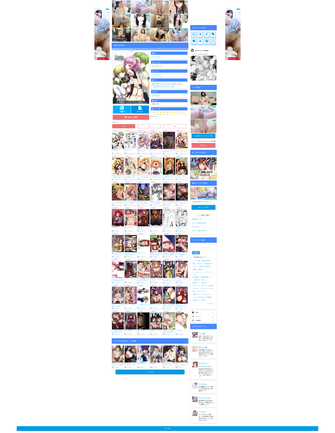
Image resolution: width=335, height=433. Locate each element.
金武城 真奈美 (208, 263)
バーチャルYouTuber (198, 297)
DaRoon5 (204, 283)
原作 (118, 49)
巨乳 (157, 84)
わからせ (211, 288)
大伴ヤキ (199, 291)
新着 (174, 126)
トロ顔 (154, 86)
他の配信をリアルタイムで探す (203, 136)
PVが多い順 (203, 227)
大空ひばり (200, 263)
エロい (167, 86)
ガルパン (195, 266)
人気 (149, 126)
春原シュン (205, 280)
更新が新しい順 (203, 219)
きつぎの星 (202, 300)
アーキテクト (204, 288)
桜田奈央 (200, 269)
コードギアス (124, 49)
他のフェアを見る (203, 207)
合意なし (175, 84)
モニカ (131, 49)
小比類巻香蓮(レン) (205, 277)
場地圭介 (207, 266)
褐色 (194, 263)
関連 (123, 126)
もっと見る (150, 372)
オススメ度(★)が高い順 (203, 223)
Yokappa (195, 300)
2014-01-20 (155, 95)
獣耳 (194, 291)
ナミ (204, 291)
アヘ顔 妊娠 (196, 261)
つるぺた (168, 84)
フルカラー (196, 288)
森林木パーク (196, 283)
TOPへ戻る (167, 428)
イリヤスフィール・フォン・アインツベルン (203, 273)
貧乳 (153, 84)
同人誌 (114, 49)
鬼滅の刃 (211, 285)
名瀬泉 (194, 269)
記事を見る (203, 145)
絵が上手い (160, 86)
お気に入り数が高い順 (203, 230)
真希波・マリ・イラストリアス (201, 294)
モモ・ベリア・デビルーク (200, 285)
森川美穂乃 (209, 297)
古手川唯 (201, 266)
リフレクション (156, 75)
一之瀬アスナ (196, 280)
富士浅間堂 (196, 277)
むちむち (162, 84)
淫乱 (180, 84)
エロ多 (172, 86)
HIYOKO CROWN (206, 261)
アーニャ (159, 66)
